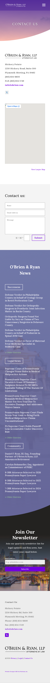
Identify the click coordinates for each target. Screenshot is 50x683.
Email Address (10, 558)
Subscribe (25, 569)
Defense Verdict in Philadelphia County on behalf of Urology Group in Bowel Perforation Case (24, 297)
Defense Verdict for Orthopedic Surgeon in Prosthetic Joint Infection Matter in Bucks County (25, 308)
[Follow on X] (7, 92)
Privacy (14, 658)
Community (14, 446)
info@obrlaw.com (14, 85)
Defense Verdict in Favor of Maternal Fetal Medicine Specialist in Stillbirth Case (25, 344)
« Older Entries (13, 352)
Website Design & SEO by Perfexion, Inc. (16, 671)
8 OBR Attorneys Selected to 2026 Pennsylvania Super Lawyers (23, 474)
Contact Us (28, 658)
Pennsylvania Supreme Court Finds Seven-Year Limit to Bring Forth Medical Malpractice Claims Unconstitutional (24, 416)
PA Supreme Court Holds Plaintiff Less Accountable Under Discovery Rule (24, 429)
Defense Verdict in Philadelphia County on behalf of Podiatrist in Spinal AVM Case (22, 333)
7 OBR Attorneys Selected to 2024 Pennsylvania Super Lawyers (23, 490)
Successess (14, 287)
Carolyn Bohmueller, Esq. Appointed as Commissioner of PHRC (24, 466)
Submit (38, 237)
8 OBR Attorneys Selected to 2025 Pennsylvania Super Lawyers (23, 482)
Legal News (14, 360)
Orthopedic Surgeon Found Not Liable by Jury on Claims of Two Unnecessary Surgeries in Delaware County (24, 320)
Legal (20, 658)
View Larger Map (38, 169)
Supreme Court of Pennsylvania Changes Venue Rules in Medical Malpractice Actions (22, 371)
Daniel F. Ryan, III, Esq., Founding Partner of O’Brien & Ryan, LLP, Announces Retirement (22, 456)
